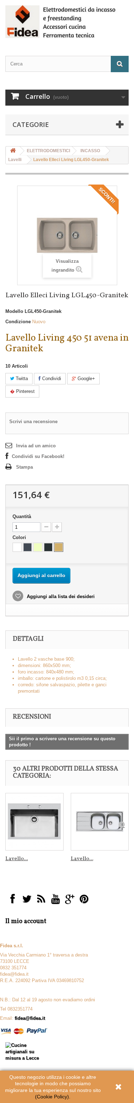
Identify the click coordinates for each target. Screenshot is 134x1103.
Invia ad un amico (36, 445)
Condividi (51, 378)
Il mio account (25, 921)
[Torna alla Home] (13, 150)
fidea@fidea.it (30, 1018)
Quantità (22, 516)
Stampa (24, 467)
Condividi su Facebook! (38, 456)
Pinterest (25, 391)
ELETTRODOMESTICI (48, 150)
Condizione (18, 321)
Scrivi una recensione (33, 421)
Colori (20, 537)
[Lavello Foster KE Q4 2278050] (34, 822)
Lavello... (16, 859)
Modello (14, 311)
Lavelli (14, 159)
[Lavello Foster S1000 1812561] (100, 822)
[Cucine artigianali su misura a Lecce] (22, 1051)
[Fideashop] (67, 21)
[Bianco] (17, 547)
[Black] (27, 547)
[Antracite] (48, 547)
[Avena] (59, 547)
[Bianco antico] (38, 547)
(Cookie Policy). (52, 1096)
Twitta (21, 378)
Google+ (85, 378)
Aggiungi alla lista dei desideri (60, 596)
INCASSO (90, 150)
